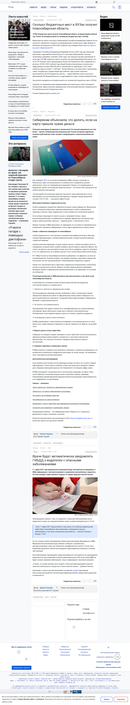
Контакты (91, 7)
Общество (51, 111)
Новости (33, 7)
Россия (53, 597)
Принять (107, 699)
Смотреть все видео (111, 107)
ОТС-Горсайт (53, 590)
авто (47, 597)
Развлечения (65, 655)
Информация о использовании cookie (108, 667)
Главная (35, 16)
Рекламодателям (84, 649)
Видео (44, 7)
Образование (52, 16)
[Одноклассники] (89, 103)
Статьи (53, 7)
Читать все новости (19, 138)
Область (46, 652)
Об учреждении (84, 655)
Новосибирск (58, 443)
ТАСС (45, 180)
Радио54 (63, 7)
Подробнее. (115, 688)
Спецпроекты (77, 7)
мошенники (37, 443)
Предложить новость (18, 2)
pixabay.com (55, 93)
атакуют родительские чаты (80, 418)
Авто (49, 448)
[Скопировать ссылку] (95, 103)
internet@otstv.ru (89, 613)
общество (47, 443)
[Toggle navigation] (120, 7)
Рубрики (45, 647)
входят (75, 570)
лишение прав (38, 597)
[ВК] (84, 103)
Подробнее (121, 699)
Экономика (65, 652)
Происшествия (65, 649)
